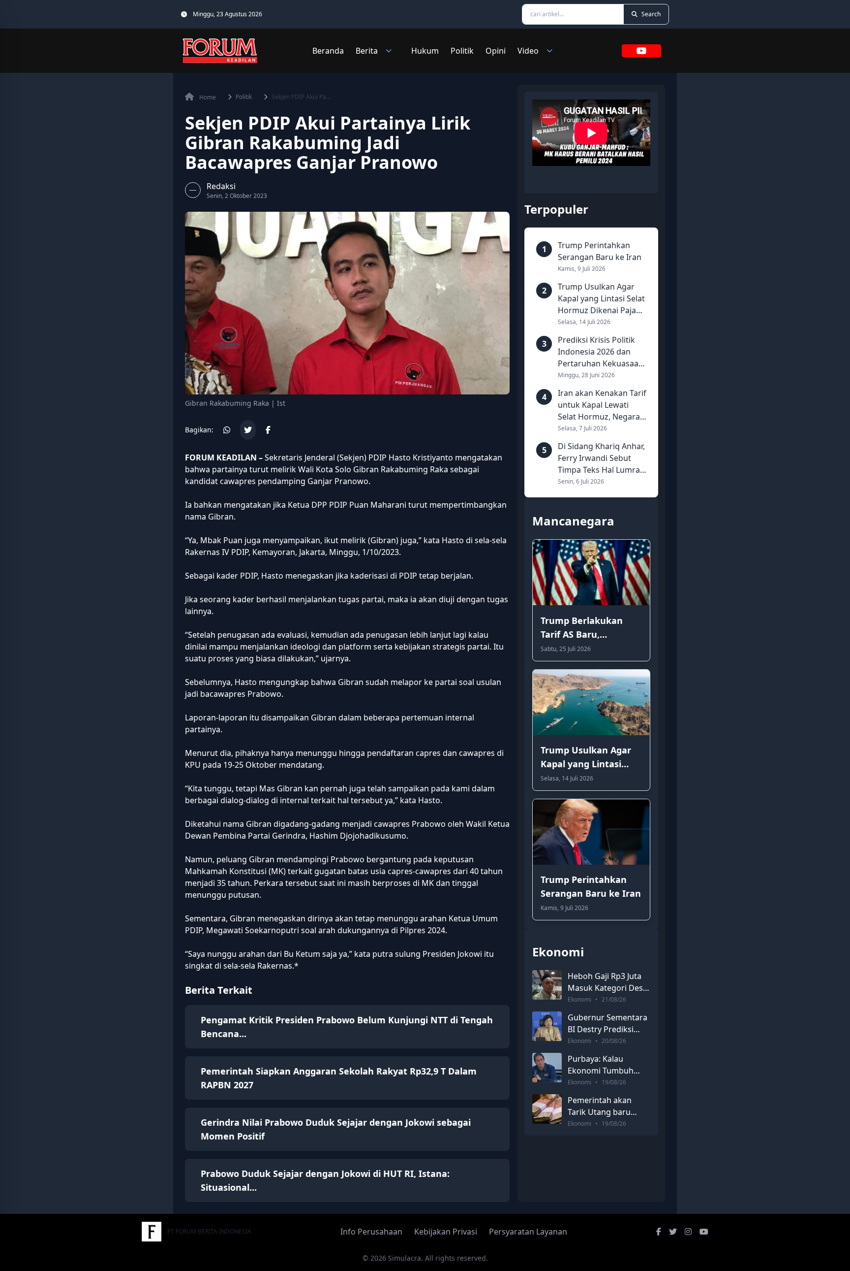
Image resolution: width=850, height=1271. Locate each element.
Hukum (425, 50)
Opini (496, 50)
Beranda (328, 50)
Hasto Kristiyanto (421, 457)
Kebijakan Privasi (445, 1231)
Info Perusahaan (371, 1231)
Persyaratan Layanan (528, 1231)
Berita (367, 50)
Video (528, 50)
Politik (462, 50)
